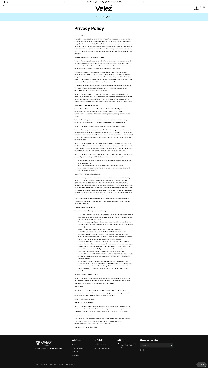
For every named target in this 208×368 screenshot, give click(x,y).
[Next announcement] (143, 2)
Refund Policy (70, 364)
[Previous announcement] (64, 2)
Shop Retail (75, 351)
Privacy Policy (107, 17)
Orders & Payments (41, 364)
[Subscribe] (171, 345)
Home (98, 17)
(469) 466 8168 (105, 323)
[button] (3, 6)
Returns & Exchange (56, 364)
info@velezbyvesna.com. (89, 227)
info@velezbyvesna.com (87, 299)
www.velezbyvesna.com (85, 41)
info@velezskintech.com (103, 348)
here (126, 261)
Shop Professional (78, 348)
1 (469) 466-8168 (101, 344)
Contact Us (75, 355)
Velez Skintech (44, 348)
